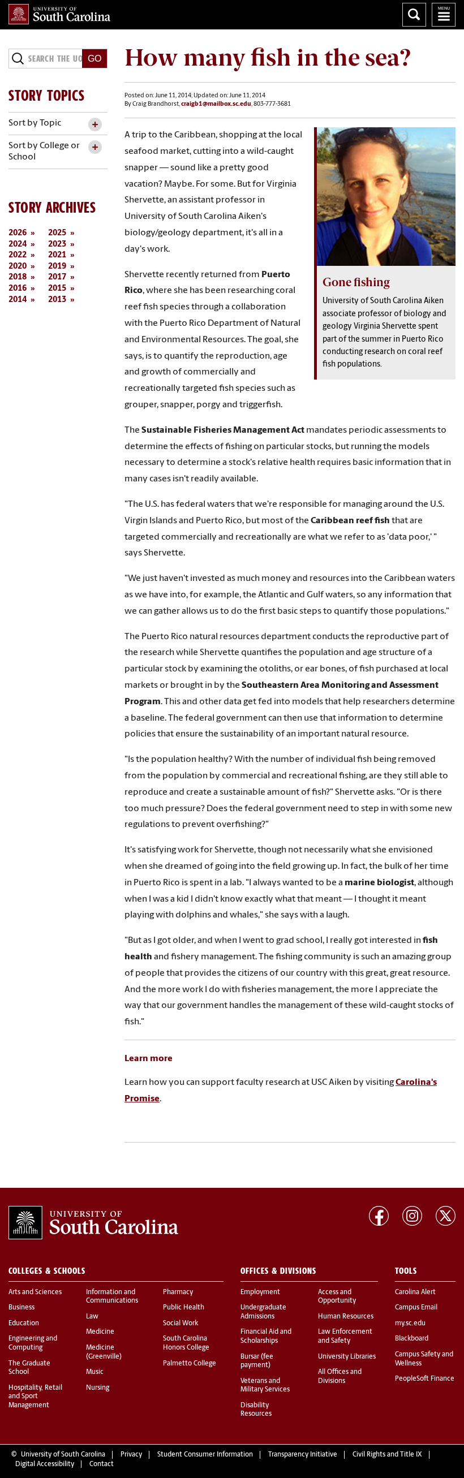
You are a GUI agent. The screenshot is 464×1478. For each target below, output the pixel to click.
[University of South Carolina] (93, 1223)
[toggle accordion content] (95, 125)
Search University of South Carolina (414, 15)
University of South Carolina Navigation (444, 15)
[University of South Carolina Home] (59, 14)
